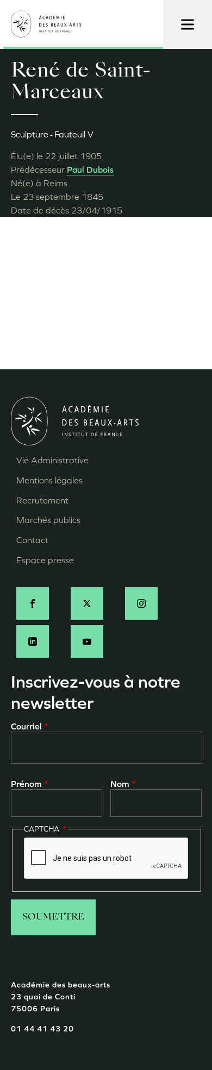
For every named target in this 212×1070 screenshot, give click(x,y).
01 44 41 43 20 (42, 1029)
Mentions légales (49, 480)
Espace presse (45, 560)
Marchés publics (48, 520)
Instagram (141, 603)
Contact (32, 540)
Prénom (26, 784)
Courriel (26, 726)
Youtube (87, 641)
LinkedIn (32, 641)
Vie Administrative (52, 460)
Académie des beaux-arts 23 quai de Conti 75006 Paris (60, 997)
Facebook (32, 603)
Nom (119, 784)
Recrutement (42, 500)
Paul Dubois (90, 170)
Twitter (87, 603)
